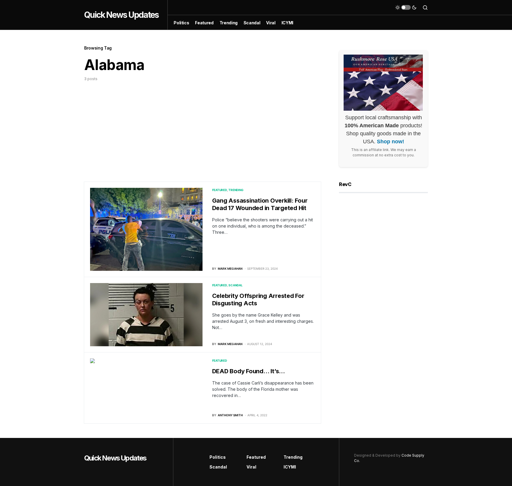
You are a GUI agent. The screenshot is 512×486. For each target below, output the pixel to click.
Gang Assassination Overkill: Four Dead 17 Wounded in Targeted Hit (260, 204)
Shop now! (390, 141)
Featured (219, 190)
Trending (235, 190)
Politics (217, 457)
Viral (251, 466)
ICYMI (290, 466)
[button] (406, 7)
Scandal (235, 285)
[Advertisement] (202, 126)
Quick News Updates (121, 15)
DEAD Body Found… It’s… (248, 371)
